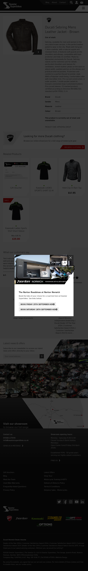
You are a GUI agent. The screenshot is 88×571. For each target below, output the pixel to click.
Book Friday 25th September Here (37, 304)
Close (71, 258)
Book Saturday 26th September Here (39, 309)
